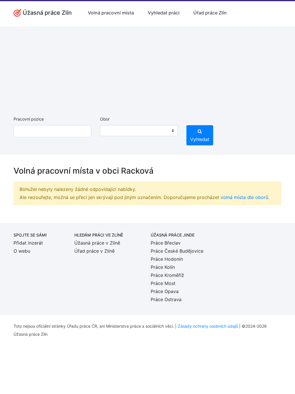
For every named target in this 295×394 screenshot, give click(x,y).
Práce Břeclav (166, 243)
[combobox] (139, 130)
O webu (22, 251)
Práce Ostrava (166, 299)
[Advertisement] (147, 67)
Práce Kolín (163, 267)
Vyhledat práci (163, 13)
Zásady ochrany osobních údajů (208, 326)
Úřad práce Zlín (210, 13)
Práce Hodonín (167, 259)
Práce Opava (165, 291)
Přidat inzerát (28, 243)
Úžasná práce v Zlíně (97, 243)
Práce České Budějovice (177, 251)
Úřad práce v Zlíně (94, 251)
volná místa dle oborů (244, 197)
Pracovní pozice (29, 119)
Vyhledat (199, 139)
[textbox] (111, 130)
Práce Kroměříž (167, 275)
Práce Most (163, 283)
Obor (104, 119)
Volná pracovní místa (111, 13)
